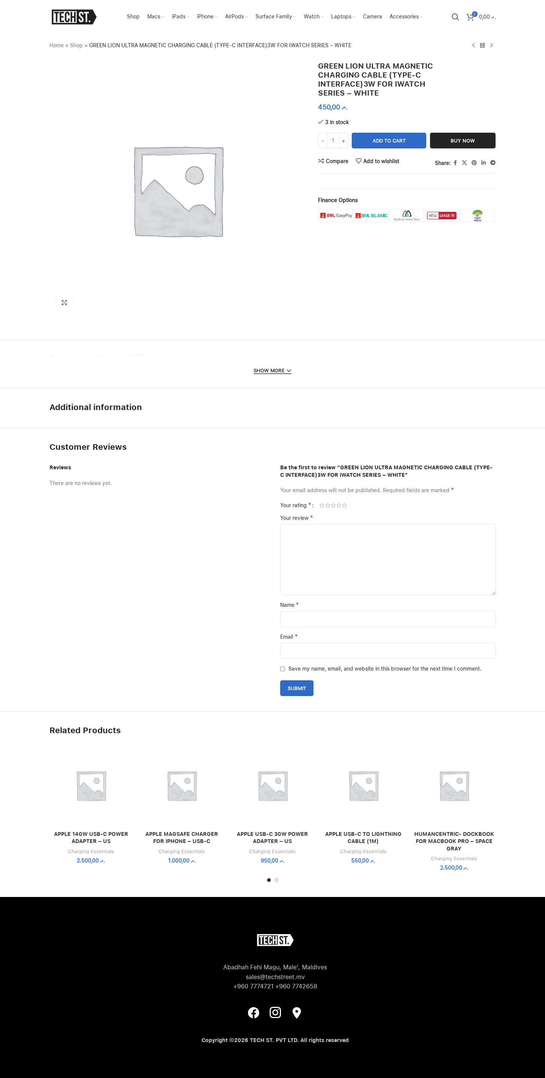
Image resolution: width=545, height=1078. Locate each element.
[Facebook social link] (455, 163)
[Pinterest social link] (474, 163)
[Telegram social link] (493, 163)
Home (56, 45)
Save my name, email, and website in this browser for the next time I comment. (384, 669)
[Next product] (491, 45)
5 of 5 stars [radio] (344, 505)
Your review (296, 517)
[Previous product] (473, 45)
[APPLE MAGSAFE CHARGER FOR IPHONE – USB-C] (181, 785)
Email (289, 636)
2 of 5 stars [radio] (327, 505)
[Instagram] (275, 1012)
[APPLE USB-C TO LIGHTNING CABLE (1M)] (363, 785)
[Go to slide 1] (269, 880)
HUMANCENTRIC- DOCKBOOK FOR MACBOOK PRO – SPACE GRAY (454, 841)
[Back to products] (482, 45)
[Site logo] (73, 16)
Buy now (463, 141)
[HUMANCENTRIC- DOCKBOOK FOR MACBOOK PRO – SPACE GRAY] (454, 785)
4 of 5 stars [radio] (339, 505)
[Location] (297, 1012)
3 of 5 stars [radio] (333, 505)
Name (289, 604)
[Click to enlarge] (64, 302)
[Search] (455, 16)
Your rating (295, 505)
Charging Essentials (91, 851)
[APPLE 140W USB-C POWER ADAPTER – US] (91, 785)
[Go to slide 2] (276, 880)
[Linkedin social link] (483, 163)
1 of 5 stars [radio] (322, 505)
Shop (76, 45)
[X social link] (464, 163)
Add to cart (389, 141)
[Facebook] (253, 1012)
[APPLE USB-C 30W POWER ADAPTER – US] (272, 785)
